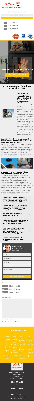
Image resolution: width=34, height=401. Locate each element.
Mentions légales (17, 398)
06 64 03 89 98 (13, 26)
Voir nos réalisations (17, 75)
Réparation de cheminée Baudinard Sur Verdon (22, 344)
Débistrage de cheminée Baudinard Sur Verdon (7, 349)
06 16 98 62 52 (13, 23)
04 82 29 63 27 (13, 29)
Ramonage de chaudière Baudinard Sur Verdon (7, 340)
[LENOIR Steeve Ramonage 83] (11, 5)
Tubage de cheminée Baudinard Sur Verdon (30, 344)
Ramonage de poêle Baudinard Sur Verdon (15, 347)
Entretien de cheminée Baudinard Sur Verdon (30, 353)
